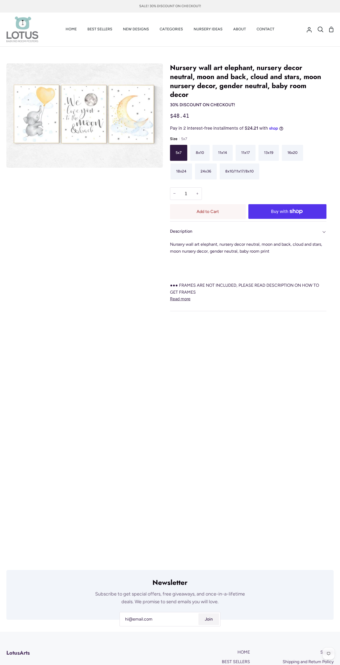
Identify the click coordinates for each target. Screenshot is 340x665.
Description (181, 231)
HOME (243, 652)
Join (209, 619)
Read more (180, 298)
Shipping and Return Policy (308, 661)
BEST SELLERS (236, 661)
